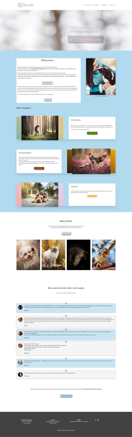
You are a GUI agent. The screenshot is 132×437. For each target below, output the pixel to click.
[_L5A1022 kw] (104, 269)
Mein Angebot (104, 5)
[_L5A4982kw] (53, 269)
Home (84, 5)
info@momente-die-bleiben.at (53, 421)
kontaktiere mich (66, 395)
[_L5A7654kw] (78, 269)
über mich (89, 5)
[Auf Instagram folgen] (98, 420)
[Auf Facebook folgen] (95, 420)
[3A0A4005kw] (28, 269)
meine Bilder (96, 5)
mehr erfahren (92, 132)
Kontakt (111, 5)
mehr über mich (47, 82)
